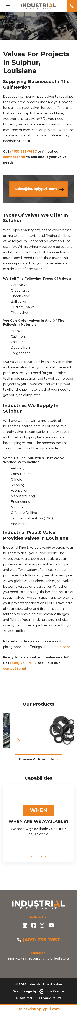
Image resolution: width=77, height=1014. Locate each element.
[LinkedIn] (25, 926)
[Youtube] (51, 926)
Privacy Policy (50, 998)
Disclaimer (24, 998)
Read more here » (58, 647)
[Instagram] (42, 926)
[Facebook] (33, 926)
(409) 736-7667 (23, 151)
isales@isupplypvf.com (38, 1009)
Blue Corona (53, 991)
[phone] (72, 6)
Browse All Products (36, 759)
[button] (32, 856)
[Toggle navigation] (8, 6)
